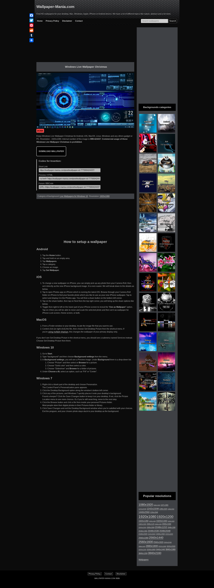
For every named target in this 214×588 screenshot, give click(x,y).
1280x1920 (163, 509)
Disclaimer (67, 21)
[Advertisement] (85, 44)
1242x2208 (153, 508)
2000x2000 (151, 527)
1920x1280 (143, 521)
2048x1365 (143, 531)
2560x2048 (168, 542)
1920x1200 (165, 517)
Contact (79, 21)
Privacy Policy (52, 21)
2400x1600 (169, 534)
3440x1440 (160, 550)
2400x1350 (160, 534)
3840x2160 (154, 553)
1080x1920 (146, 504)
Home (40, 21)
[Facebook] (31, 15)
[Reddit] (31, 30)
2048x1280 (171, 527)
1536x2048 (154, 512)
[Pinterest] (31, 25)
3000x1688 (162, 546)
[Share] (31, 40)
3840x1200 (143, 553)
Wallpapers (143, 560)
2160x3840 (152, 534)
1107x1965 (164, 505)
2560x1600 (146, 542)
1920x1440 (161, 521)
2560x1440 (156, 537)
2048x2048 (164, 531)
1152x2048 (142, 509)
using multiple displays (58, 332)
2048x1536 (153, 531)
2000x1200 (158, 524)
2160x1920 (143, 534)
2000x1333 (166, 524)
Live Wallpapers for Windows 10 (74, 196)
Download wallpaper (51, 151)
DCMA (40, 131)
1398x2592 (171, 509)
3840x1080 (170, 549)
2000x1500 (142, 527)
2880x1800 (152, 546)
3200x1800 (151, 550)
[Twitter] (31, 20)
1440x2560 (144, 512)
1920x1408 (152, 521)
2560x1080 (143, 538)
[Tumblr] (31, 35)
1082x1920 (156, 505)
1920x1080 (105, 196)
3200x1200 (142, 550)
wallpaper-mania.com (104, 578)
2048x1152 (161, 527)
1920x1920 (171, 521)
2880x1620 (142, 546)
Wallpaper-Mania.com (55, 7)
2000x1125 (150, 524)
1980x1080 (142, 524)
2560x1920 (158, 542)
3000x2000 (171, 546)
